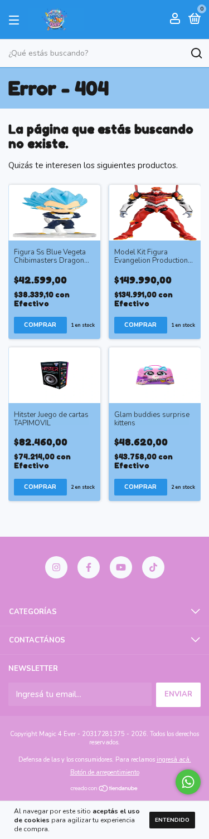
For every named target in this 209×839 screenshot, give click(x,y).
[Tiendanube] (104, 789)
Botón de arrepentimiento (104, 772)
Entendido (172, 820)
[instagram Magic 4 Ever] (56, 567)
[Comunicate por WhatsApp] (188, 781)
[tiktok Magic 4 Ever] (153, 567)
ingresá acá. (174, 759)
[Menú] (15, 19)
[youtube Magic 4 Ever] (121, 567)
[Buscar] (196, 53)
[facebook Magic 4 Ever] (88, 567)
